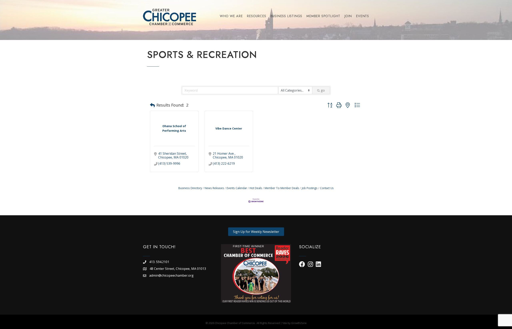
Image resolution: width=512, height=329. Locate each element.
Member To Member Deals (282, 188)
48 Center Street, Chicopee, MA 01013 (178, 268)
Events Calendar (237, 188)
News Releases (214, 188)
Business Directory (190, 188)
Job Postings (309, 188)
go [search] (323, 90)
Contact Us (327, 188)
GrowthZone (299, 323)
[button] (152, 105)
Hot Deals (256, 188)
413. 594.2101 (159, 262)
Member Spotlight (323, 16)
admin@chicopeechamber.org (171, 275)
